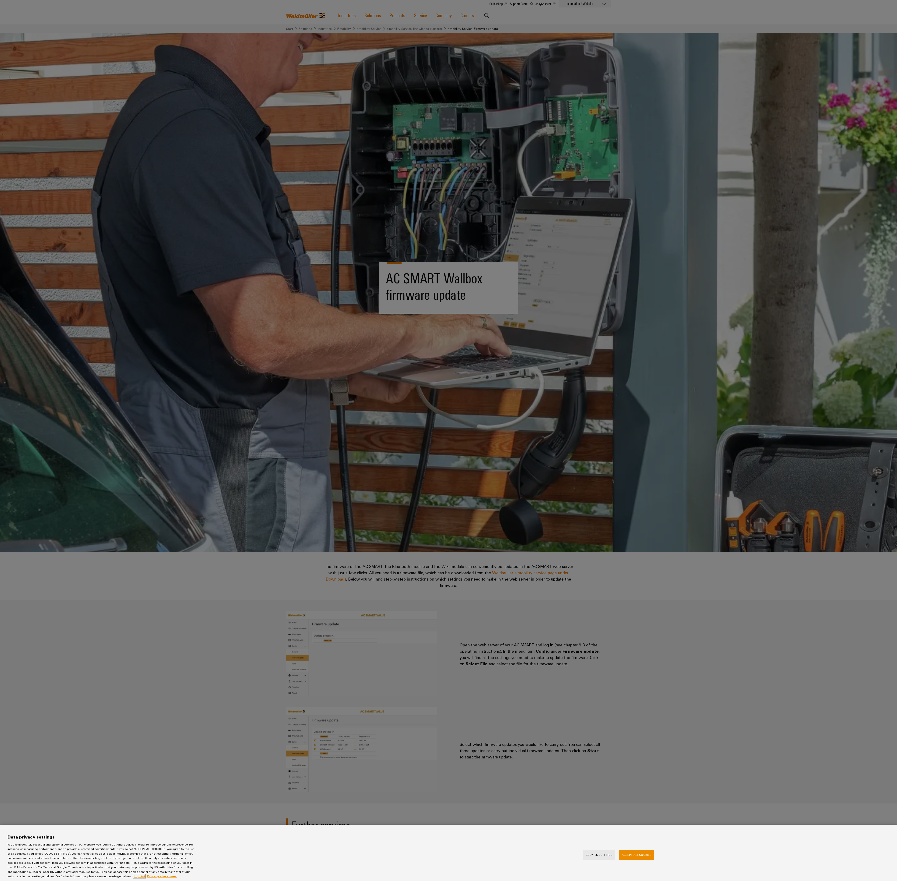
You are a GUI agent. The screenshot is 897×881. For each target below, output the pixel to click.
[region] (448, 853)
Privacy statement (162, 876)
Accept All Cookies (636, 854)
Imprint (139, 876)
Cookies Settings (599, 854)
